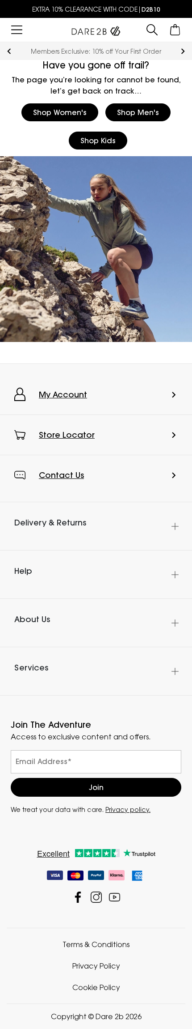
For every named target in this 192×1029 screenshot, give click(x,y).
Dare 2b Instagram (96, 897)
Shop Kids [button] (98, 140)
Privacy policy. (127, 809)
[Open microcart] (175, 29)
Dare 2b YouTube (114, 897)
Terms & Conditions (96, 944)
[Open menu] (16, 29)
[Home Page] (96, 29)
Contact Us (61, 475)
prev (9, 51)
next (182, 51)
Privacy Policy (96, 965)
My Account (63, 394)
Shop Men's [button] (138, 112)
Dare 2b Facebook (77, 897)
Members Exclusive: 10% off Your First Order (96, 51)
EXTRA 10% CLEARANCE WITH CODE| (96, 9)
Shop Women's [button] (60, 112)
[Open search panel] (152, 29)
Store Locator (67, 435)
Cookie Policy (96, 987)
